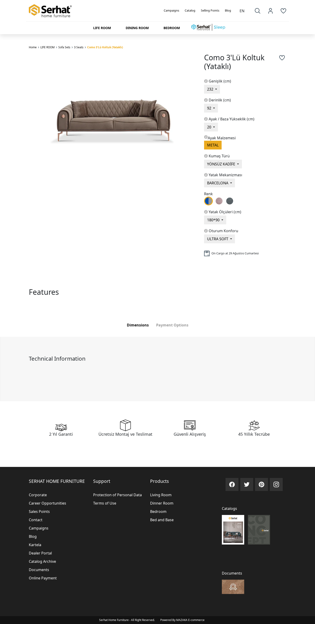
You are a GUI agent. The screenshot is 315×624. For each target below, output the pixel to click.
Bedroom (158, 511)
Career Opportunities (47, 503)
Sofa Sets (64, 47)
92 (209, 108)
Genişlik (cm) (220, 81)
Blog (228, 10)
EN (242, 10)
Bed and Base (162, 519)
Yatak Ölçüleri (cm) (225, 211)
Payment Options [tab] (172, 325)
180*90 (213, 219)
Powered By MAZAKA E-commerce (182, 620)
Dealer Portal (40, 553)
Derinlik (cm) (220, 100)
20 (209, 127)
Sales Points (39, 511)
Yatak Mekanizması (225, 174)
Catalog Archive (42, 561)
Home (33, 47)
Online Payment (43, 578)
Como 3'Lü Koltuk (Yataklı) (105, 47)
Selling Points (210, 10)
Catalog (190, 10)
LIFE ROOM (47, 47)
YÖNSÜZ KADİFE (221, 164)
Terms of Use (104, 503)
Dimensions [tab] (138, 325)
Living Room (161, 494)
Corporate (38, 494)
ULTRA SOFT (218, 238)
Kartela (35, 544)
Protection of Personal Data (117, 494)
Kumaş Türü (219, 155)
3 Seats (78, 47)
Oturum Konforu (223, 230)
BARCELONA (218, 183)
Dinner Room (161, 503)
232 (210, 89)
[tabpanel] (157, 369)
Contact (35, 519)
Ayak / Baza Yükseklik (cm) (231, 119)
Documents (39, 569)
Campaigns (171, 10)
